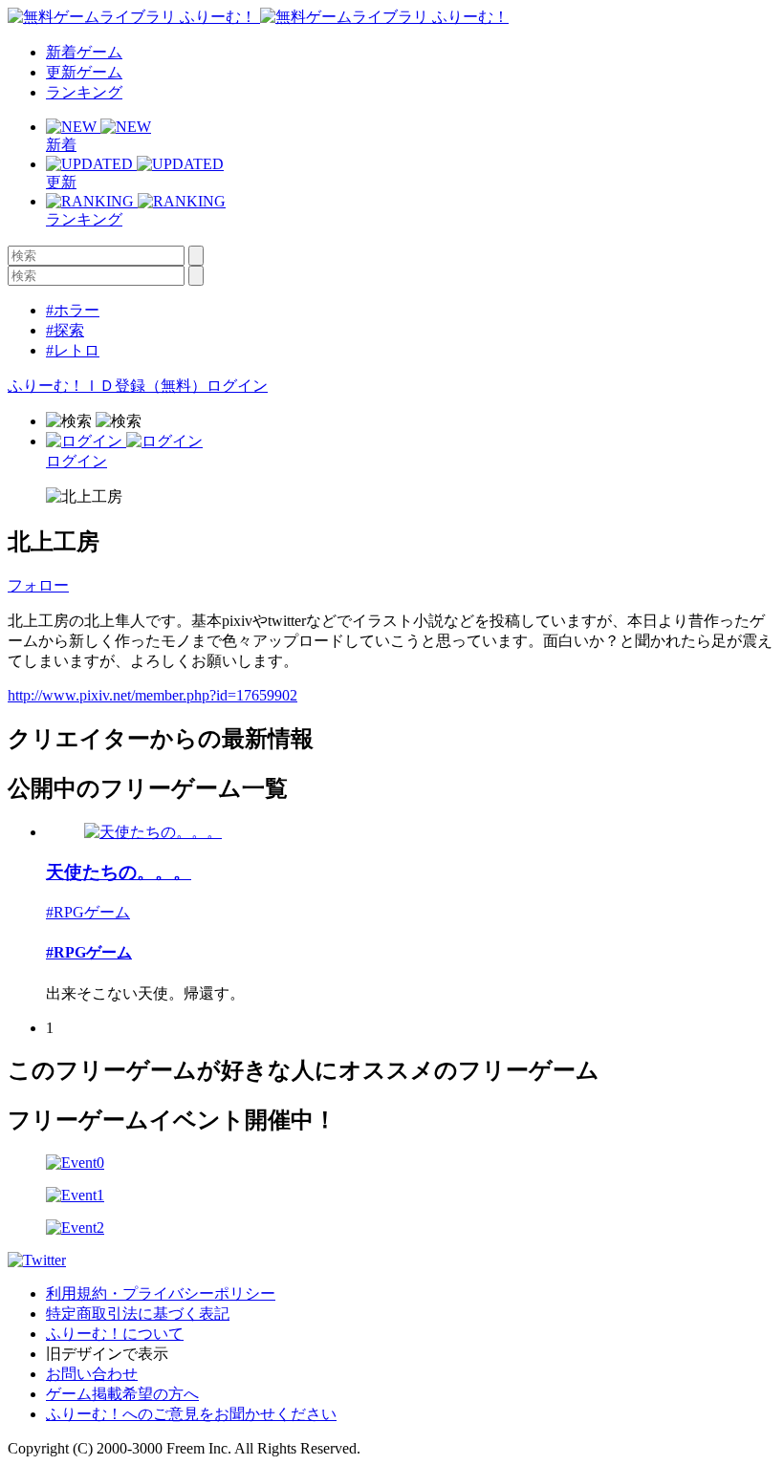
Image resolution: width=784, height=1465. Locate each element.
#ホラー (72, 310)
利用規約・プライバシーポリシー (160, 1293)
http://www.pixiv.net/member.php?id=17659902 (152, 695)
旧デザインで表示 (107, 1354)
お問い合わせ (92, 1374)
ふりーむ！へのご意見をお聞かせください (191, 1414)
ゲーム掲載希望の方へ (122, 1394)
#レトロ (72, 350)
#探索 (65, 330)
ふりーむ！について (115, 1333)
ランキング (84, 92)
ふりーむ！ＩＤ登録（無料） (107, 385)
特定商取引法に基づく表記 (137, 1313)
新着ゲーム (84, 52)
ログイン (237, 385)
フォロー (38, 585)
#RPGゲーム (88, 912)
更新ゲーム (84, 72)
